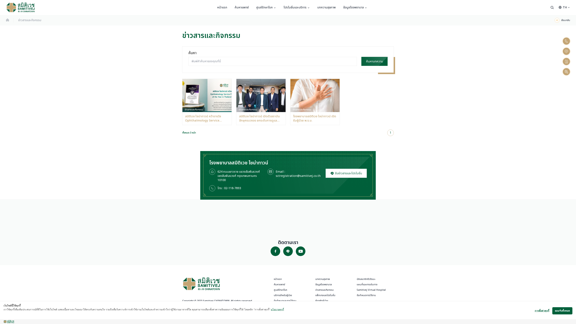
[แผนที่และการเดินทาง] (566, 61)
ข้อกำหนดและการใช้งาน (285, 301)
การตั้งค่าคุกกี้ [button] (542, 310)
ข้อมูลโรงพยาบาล (353, 7)
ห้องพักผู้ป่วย (321, 301)
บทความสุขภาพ (326, 7)
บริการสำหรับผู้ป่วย (283, 295)
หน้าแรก (222, 7)
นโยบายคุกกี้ (277, 309)
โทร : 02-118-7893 (229, 188)
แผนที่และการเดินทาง (367, 284)
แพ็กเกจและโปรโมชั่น (325, 295)
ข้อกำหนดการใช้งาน (366, 295)
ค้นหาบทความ (374, 61)
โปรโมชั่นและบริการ (295, 7)
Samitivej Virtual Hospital (371, 290)
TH (565, 7)
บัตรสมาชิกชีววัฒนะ (366, 279)
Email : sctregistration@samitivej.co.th (298, 174)
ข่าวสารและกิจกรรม (324, 290)
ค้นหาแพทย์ (242, 7)
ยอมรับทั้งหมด (562, 310)
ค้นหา (192, 53)
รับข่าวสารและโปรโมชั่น (348, 173)
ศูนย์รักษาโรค (264, 7)
